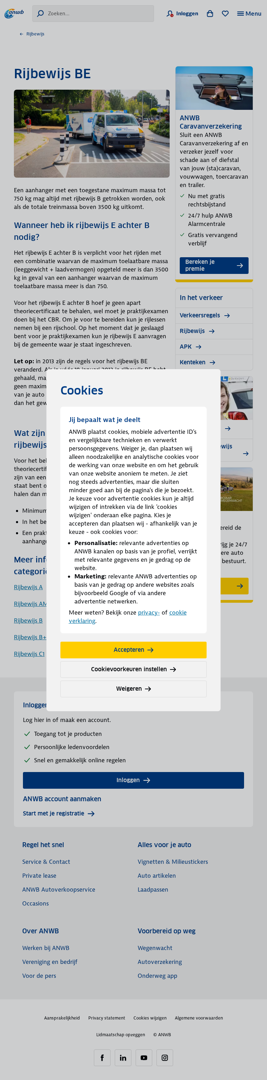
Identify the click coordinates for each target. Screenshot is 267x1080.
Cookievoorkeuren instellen (129, 669)
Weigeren (129, 688)
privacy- (149, 612)
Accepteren (129, 649)
